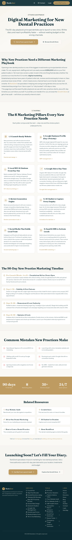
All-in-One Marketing (34, 516)
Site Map (65, 510)
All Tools (49, 490)
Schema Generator (50, 525)
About (65, 493)
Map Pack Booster (33, 493)
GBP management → (45, 159)
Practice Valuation (52, 493)
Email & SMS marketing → (47, 250)
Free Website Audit (53, 499)
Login (49, 3)
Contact (42, 3)
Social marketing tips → (11, 250)
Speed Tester (51, 518)
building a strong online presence (52, 439)
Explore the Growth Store (50, 472)
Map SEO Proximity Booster (33, 500)
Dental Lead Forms (33, 512)
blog (31, 439)
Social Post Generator (50, 515)
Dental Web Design (34, 503)
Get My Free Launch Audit (23, 472)
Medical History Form (34, 514)
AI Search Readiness (50, 511)
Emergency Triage (50, 521)
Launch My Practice (60, 3)
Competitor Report (50, 507)
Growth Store (62, 92)
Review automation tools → (12, 219)
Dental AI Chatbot (33, 506)
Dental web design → (10, 157)
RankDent (13, 84)
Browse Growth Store (51, 42)
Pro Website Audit (52, 501)
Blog (64, 499)
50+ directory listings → (11, 189)
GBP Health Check (52, 503)
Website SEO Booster (34, 497)
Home (65, 490)
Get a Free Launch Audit (24, 42)
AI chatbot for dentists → (47, 219)
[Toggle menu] (34, 3)
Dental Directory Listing (35, 495)
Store (64, 497)
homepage (18, 439)
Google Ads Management (32, 509)
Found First (31, 490)
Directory (66, 495)
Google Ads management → (48, 189)
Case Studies (65, 502)
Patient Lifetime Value (52, 496)
